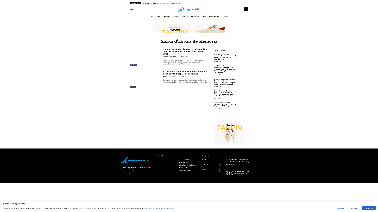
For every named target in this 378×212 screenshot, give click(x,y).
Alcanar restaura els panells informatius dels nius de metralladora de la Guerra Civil (185, 51)
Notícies (133, 87)
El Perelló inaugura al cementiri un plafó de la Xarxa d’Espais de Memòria (185, 72)
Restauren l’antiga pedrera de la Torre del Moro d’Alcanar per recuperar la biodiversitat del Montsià (224, 81)
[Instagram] (237, 9)
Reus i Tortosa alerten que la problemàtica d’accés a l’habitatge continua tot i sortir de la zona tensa (225, 93)
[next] (246, 3)
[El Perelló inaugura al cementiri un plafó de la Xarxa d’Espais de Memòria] (145, 78)
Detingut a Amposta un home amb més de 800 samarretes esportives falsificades (237, 173)
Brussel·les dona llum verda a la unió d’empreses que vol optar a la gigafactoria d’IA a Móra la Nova (169, 3)
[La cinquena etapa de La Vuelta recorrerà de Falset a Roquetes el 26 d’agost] (241, 106)
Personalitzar (340, 208)
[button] (246, 9)
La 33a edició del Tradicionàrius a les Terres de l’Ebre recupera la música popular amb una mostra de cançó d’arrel (238, 162)
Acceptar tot (369, 208)
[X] (240, 9)
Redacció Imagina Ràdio (169, 56)
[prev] (243, 3)
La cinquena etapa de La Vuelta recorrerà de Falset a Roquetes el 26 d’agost (225, 104)
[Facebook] (235, 9)
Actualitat (134, 64)
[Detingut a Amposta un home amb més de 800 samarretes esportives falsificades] (254, 173)
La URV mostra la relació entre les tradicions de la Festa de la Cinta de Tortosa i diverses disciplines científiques (225, 69)
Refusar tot (354, 208)
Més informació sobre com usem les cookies (159, 208)
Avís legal (160, 156)
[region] (189, 206)
